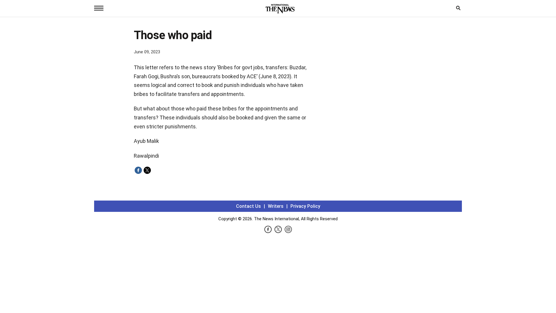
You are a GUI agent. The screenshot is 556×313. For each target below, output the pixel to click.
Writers (276, 206)
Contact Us (248, 206)
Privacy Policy (305, 206)
